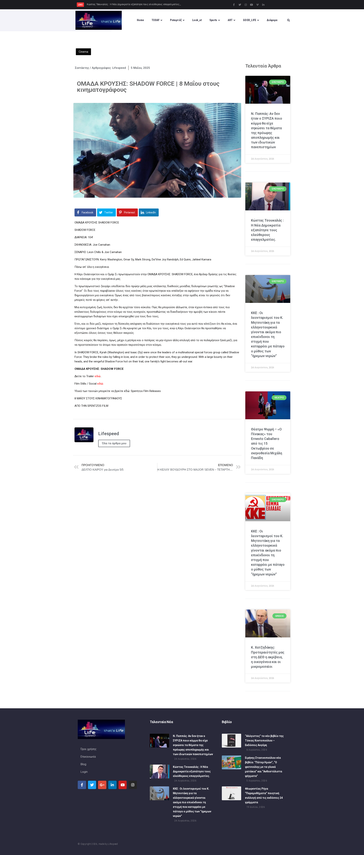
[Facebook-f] (234, 4)
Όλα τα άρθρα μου (114, 443)
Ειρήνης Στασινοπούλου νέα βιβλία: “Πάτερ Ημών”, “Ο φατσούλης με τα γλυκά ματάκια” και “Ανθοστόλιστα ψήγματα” (263, 766)
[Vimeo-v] (257, 4)
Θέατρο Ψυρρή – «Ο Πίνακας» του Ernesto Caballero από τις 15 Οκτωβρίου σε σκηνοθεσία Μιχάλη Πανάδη (266, 443)
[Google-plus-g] (102, 785)
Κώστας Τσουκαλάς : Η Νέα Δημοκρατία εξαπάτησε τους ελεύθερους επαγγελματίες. (267, 229)
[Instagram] (245, 4)
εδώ (100, 383)
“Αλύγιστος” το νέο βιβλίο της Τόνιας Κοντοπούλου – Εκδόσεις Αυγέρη (264, 740)
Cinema (83, 51)
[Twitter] (239, 4)
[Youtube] (251, 4)
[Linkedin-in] (263, 4)
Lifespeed (113, 844)
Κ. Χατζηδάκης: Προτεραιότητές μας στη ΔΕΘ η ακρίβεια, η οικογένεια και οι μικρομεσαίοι (267, 656)
